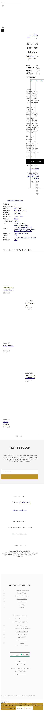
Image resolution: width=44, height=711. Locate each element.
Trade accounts (22, 601)
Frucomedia (30, 695)
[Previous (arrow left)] (2, 702)
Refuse (29, 708)
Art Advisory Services (22, 631)
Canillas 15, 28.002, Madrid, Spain (20, 668)
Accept (20, 708)
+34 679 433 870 (24, 502)
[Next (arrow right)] (4, 702)
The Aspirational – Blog (22, 646)
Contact (22, 604)
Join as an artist (22, 634)
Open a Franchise (22, 640)
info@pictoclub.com (20, 510)
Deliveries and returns (22, 596)
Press (22, 643)
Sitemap (22, 607)
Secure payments (22, 599)
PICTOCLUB (12, 695)
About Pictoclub (22, 625)
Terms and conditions (22, 590)
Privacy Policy (22, 593)
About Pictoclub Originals (22, 628)
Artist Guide (22, 637)
